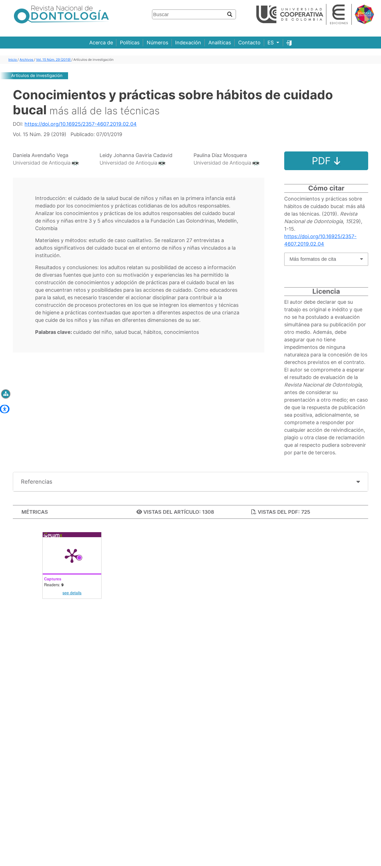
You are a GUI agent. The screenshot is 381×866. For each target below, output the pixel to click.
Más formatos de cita (313, 259)
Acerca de (101, 42)
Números (157, 42)
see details (71, 592)
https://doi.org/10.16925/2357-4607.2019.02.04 (81, 124)
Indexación (188, 42)
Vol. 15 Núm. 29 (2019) (53, 59)
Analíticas (219, 42)
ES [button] (271, 42)
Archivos (27, 59)
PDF (323, 161)
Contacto (249, 42)
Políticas (129, 42)
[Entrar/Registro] (289, 43)
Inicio (13, 59)
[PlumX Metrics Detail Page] (72, 555)
